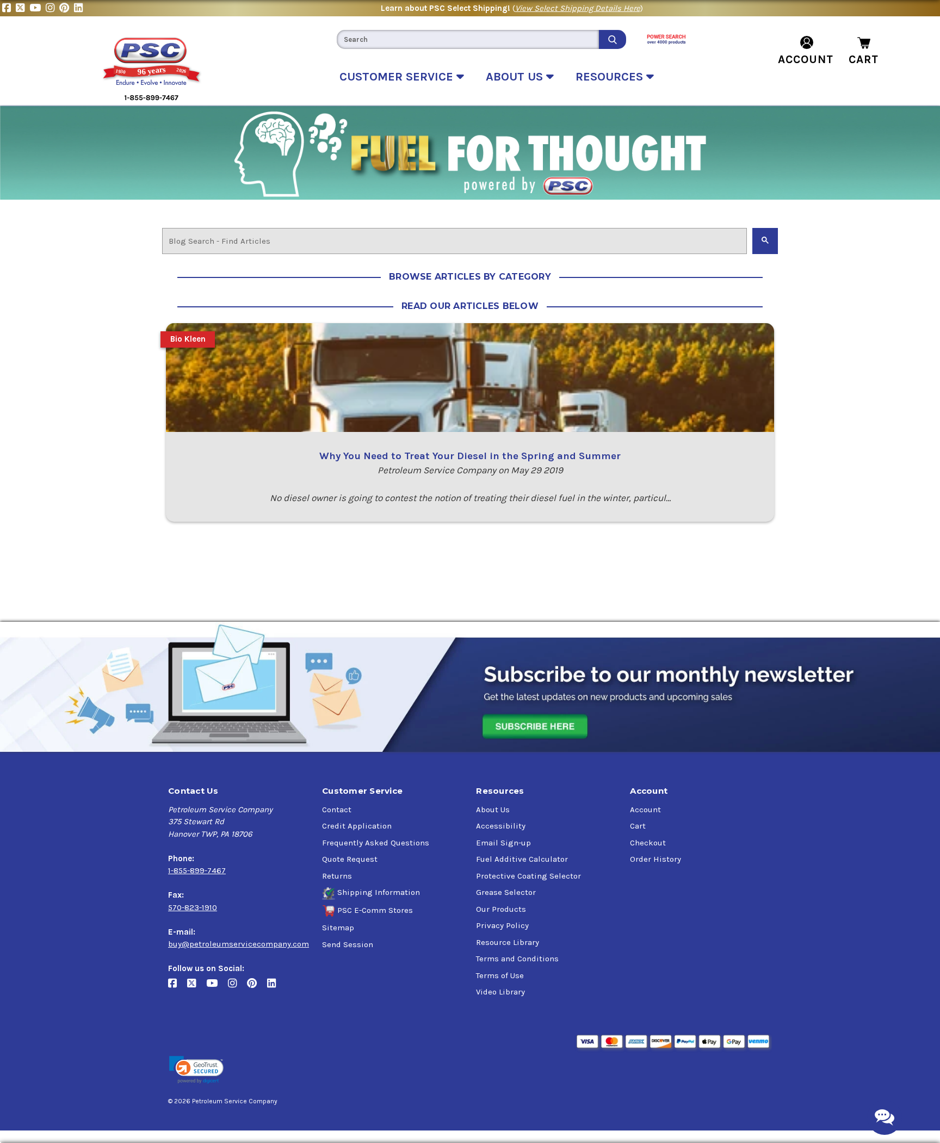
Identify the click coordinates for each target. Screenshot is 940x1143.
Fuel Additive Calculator (522, 859)
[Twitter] (22, 8)
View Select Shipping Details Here (577, 8)
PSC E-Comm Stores (375, 910)
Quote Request (350, 859)
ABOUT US (516, 77)
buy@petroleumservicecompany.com (238, 944)
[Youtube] (37, 8)
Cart (638, 826)
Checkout (648, 843)
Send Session (347, 944)
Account (645, 809)
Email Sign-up (503, 843)
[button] (196, 1069)
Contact (336, 809)
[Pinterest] (66, 8)
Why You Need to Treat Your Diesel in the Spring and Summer (470, 456)
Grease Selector (506, 892)
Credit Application (357, 826)
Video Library (500, 992)
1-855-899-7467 (197, 870)
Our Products (501, 909)
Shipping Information (378, 892)
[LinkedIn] (79, 8)
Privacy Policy (502, 925)
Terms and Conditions (517, 958)
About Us (493, 809)
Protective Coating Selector (528, 876)
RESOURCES (611, 77)
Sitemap (338, 927)
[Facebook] (9, 8)
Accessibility (500, 826)
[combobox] (468, 39)
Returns (337, 876)
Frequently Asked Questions (375, 843)
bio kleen (188, 339)
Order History (655, 859)
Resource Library (507, 942)
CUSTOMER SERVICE (397, 77)
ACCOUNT (805, 59)
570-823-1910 (192, 907)
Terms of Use (500, 975)
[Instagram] (52, 8)
